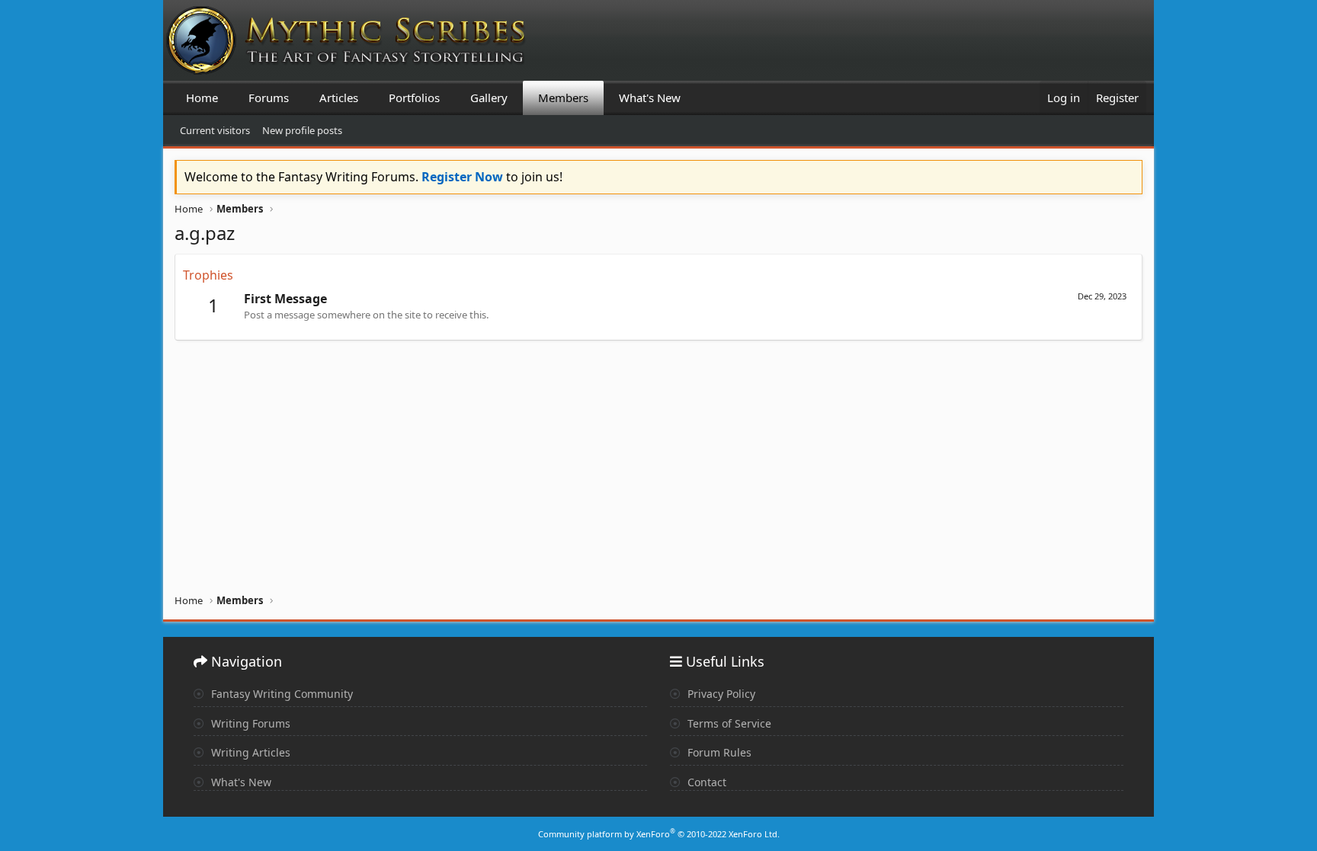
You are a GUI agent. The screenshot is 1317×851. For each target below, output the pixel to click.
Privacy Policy (719, 693)
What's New (650, 97)
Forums (268, 97)
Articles (338, 97)
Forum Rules (717, 752)
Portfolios (414, 97)
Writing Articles (249, 752)
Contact (705, 782)
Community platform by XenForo (659, 834)
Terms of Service (727, 723)
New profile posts (302, 130)
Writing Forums (249, 723)
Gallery (489, 97)
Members (563, 97)
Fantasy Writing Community (280, 693)
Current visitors (215, 130)
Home (202, 97)
